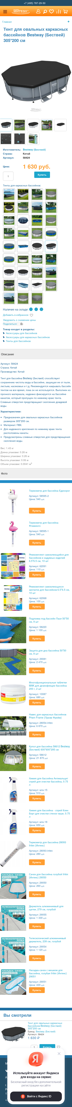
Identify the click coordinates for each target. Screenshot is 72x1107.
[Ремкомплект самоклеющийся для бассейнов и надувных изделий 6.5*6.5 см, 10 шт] (13, 566)
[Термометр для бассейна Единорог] (13, 502)
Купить (42, 174)
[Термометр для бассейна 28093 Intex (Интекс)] (13, 853)
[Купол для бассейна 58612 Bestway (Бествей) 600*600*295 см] (13, 757)
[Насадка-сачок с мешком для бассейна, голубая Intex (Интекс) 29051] (13, 981)
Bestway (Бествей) (34, 149)
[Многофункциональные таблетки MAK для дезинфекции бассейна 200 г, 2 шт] (13, 693)
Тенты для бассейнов (18, 341)
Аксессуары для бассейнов (21, 333)
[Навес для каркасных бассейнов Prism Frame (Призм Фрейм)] (13, 725)
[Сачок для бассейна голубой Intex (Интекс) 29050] (13, 885)
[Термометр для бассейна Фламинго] (13, 534)
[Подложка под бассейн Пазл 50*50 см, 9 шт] (13, 630)
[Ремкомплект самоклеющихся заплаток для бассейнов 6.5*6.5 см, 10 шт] (13, 598)
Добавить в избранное (15, 314)
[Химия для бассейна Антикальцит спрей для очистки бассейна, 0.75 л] (13, 789)
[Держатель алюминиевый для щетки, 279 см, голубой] (13, 917)
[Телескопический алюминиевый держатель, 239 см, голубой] (13, 949)
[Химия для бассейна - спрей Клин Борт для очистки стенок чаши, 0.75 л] (13, 821)
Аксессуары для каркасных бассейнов (28, 337)
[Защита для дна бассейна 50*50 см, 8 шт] (13, 661)
